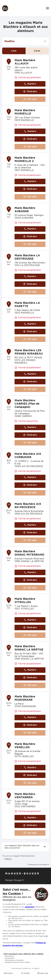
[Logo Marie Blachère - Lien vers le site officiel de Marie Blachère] (5, 8)
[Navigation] (48, 8)
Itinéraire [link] (32, 91)
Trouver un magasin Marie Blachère (18, 856)
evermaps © (43, 864)
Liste (13, 51)
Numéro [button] (31, 84)
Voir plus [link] (32, 99)
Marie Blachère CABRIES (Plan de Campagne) (27, 403)
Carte (37, 51)
